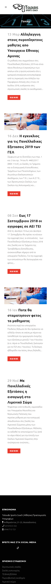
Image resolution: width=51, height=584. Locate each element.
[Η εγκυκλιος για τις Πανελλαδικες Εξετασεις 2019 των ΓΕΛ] (25, 121)
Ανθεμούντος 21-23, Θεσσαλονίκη (20, 522)
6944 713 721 (9, 529)
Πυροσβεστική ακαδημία (13, 578)
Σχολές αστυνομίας (11, 570)
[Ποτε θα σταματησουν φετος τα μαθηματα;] (25, 295)
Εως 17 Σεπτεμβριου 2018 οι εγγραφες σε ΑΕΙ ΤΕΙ (25, 221)
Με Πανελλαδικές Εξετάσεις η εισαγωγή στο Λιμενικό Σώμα (20, 391)
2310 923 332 (10, 526)
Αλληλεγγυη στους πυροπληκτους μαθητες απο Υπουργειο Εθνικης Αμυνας (25, 45)
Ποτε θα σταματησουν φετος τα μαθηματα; (24, 315)
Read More (14, 97)
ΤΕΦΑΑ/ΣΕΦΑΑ (9, 574)
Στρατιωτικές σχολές (11, 567)
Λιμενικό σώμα (9, 581)
